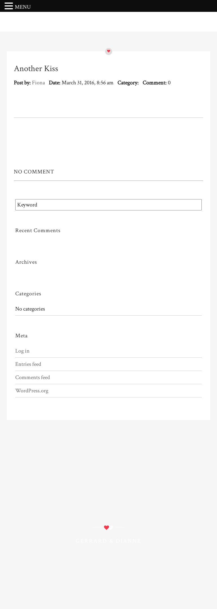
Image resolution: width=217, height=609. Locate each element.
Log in (22, 351)
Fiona (38, 82)
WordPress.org (31, 390)
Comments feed (32, 377)
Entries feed (28, 364)
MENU (23, 7)
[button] (10, 6)
